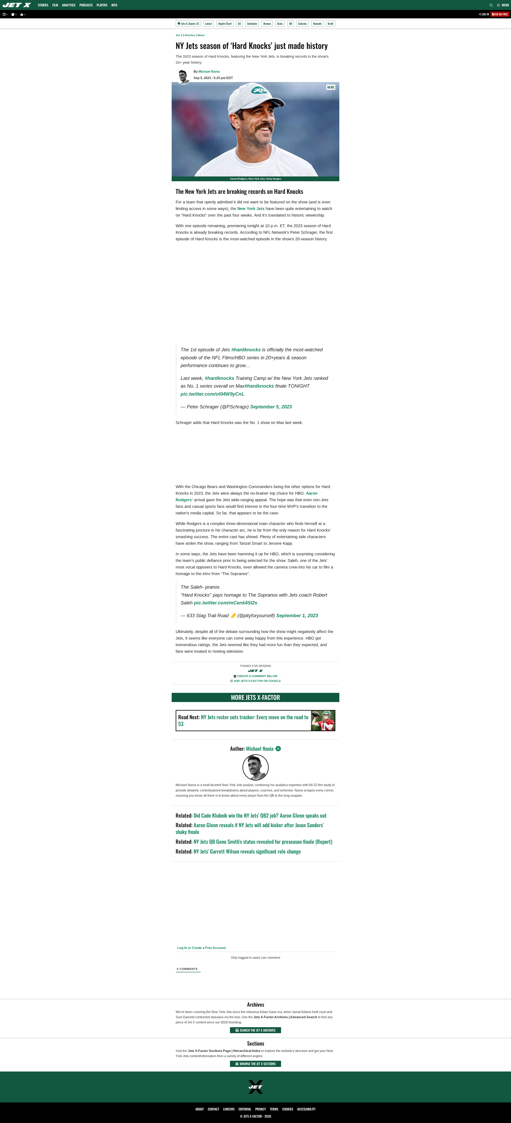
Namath (317, 23)
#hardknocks (246, 349)
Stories (43, 5)
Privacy (260, 1109)
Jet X (179, 35)
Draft (330, 23)
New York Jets (250, 208)
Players (102, 5)
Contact (213, 1109)
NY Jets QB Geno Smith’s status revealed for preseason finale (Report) (263, 841)
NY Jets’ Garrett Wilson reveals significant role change (247, 851)
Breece (267, 23)
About (199, 1109)
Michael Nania (209, 71)
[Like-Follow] (22, 14)
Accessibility (306, 1109)
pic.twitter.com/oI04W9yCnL (213, 394)
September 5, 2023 (271, 406)
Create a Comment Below (257, 676)
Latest (208, 23)
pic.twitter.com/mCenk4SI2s (225, 602)
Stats (280, 23)
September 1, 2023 (297, 615)
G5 (239, 23)
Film (55, 5)
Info (114, 5)
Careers (229, 1109)
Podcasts (86, 5)
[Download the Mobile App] (5, 14)
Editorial (245, 1109)
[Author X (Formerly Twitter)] (278, 748)
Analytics (68, 5)
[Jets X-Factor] (18, 5)
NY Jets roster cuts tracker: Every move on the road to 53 (243, 720)
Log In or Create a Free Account (201, 948)
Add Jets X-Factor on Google (257, 680)
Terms (274, 1109)
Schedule (252, 23)
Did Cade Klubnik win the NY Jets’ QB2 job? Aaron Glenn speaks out (260, 815)
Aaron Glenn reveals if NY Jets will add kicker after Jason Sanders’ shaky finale (250, 828)
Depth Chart (225, 23)
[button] (503, 5)
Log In (485, 14)
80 (290, 23)
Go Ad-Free (501, 14)
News (201, 35)
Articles (190, 35)
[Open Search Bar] (491, 5)
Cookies (287, 1109)
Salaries (302, 23)
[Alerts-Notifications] (13, 14)
